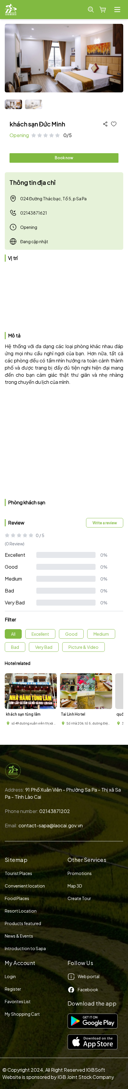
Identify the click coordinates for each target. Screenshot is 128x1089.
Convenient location (25, 885)
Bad (9, 590)
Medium (13, 578)
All (13, 634)
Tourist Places (18, 873)
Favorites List (18, 1001)
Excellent (15, 555)
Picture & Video (83, 647)
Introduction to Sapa (25, 948)
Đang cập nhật (34, 241)
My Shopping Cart (22, 1014)
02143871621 (33, 212)
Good (11, 567)
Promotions (80, 873)
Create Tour (79, 898)
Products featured (23, 923)
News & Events (19, 935)
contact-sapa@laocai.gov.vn (50, 825)
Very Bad (15, 602)
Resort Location (21, 910)
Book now (64, 158)
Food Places (17, 898)
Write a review (105, 523)
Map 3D (75, 885)
